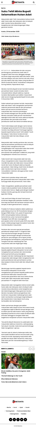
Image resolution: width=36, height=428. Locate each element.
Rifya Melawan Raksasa (9, 379)
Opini (21, 407)
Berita (9, 407)
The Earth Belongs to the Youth (11, 376)
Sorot (15, 407)
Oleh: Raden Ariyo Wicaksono (10, 36)
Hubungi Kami (14, 414)
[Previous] (30, 348)
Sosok (27, 407)
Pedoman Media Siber (24, 411)
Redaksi (23, 414)
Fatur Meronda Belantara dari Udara (13, 382)
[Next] (33, 348)
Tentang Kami (10, 411)
